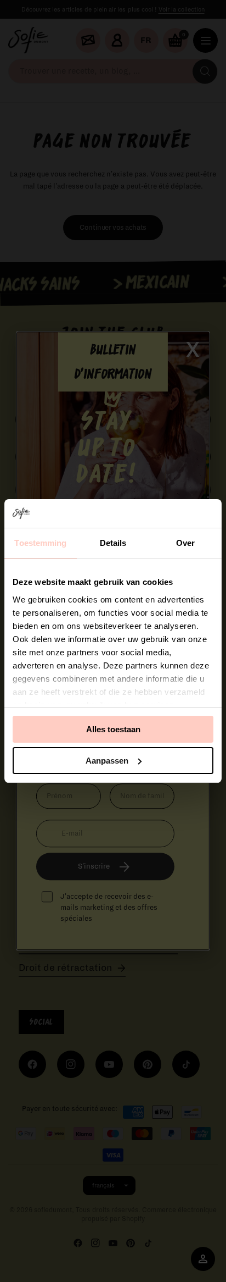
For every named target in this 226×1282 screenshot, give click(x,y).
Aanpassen (107, 760)
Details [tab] (113, 543)
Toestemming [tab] (40, 543)
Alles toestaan (113, 729)
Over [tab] (185, 543)
